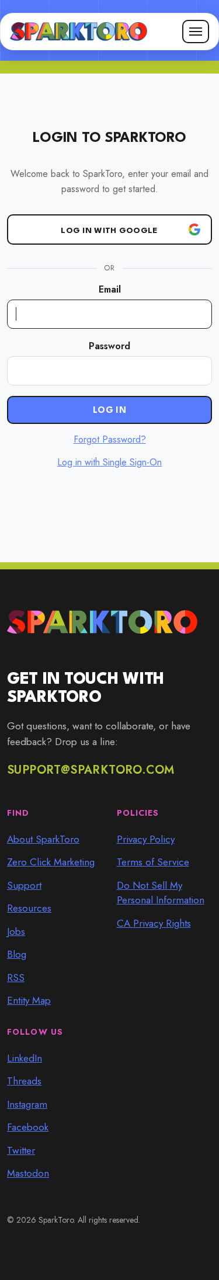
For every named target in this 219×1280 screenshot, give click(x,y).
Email (110, 289)
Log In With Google (109, 231)
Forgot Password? (110, 439)
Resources (29, 908)
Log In (109, 410)
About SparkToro (43, 839)
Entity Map (29, 1000)
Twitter (21, 1150)
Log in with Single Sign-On (109, 462)
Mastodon (28, 1173)
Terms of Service (153, 862)
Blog (16, 954)
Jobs (16, 931)
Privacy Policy (146, 839)
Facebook (27, 1127)
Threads (24, 1081)
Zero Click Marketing (51, 862)
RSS (16, 978)
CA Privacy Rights (154, 923)
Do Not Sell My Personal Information (160, 892)
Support (24, 885)
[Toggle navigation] (195, 31)
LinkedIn (24, 1058)
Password (109, 346)
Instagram (27, 1104)
